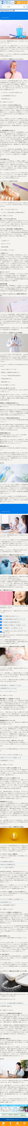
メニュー (24, 1124)
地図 (10, 1124)
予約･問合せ (17, 1124)
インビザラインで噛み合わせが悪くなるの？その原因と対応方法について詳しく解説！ (13, 508)
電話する (3, 1124)
